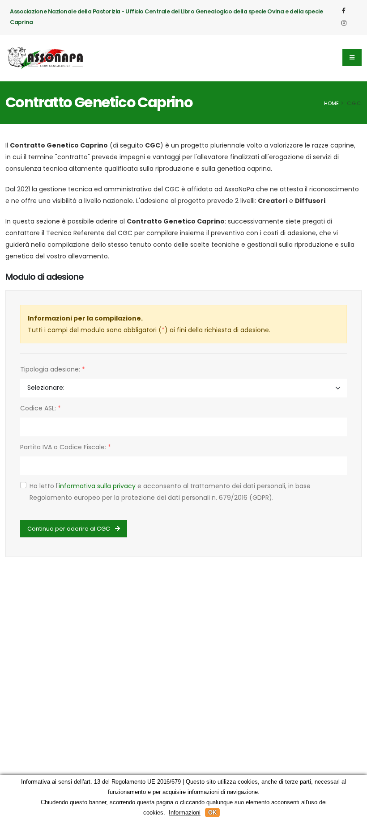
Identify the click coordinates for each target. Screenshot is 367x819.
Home (331, 103)
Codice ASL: (40, 408)
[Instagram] (343, 23)
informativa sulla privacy (97, 485)
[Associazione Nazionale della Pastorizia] (45, 58)
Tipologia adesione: (52, 369)
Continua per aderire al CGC (69, 528)
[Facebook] (343, 10)
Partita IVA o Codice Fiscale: (65, 447)
